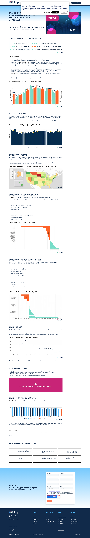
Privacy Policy (35, 534)
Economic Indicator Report (62, 517)
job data (18, 77)
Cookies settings (47, 12)
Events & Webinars (61, 530)
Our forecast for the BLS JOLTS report (20, 400)
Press (34, 527)
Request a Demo (76, 2)
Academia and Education (50, 521)
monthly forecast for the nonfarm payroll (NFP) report (32, 423)
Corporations (48, 519)
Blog (12, 10)
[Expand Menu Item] (69, 3)
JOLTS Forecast (60, 519)
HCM (46, 517)
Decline (64, 12)
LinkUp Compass (73, 523)
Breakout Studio (78, 534)
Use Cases (47, 525)
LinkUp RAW (72, 517)
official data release (47, 400)
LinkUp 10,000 (60, 523)
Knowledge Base (36, 519)
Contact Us (35, 521)
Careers (34, 517)
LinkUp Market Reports (74, 521)
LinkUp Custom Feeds (73, 519)
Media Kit (35, 523)
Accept (55, 12)
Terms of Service (40, 534)
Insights (10, 10)
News (34, 525)
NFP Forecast (60, 521)
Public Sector (48, 523)
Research (59, 525)
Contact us (11, 375)
